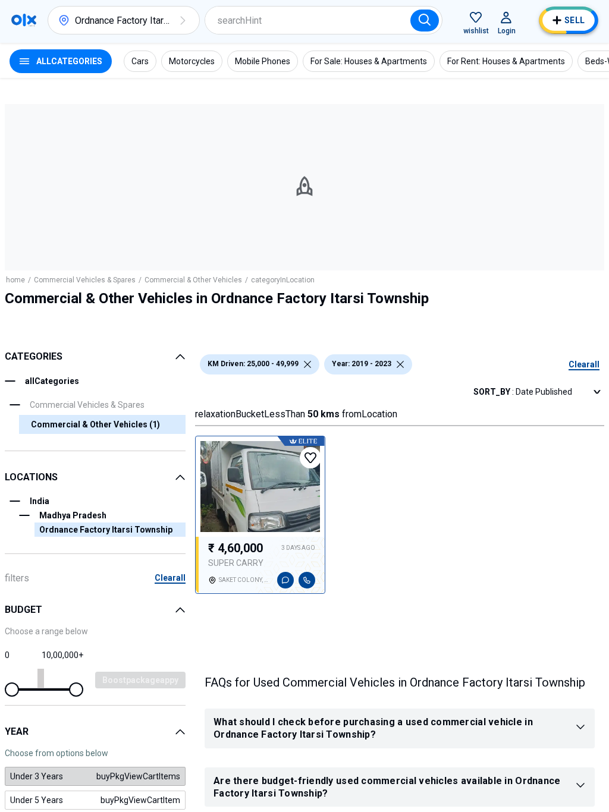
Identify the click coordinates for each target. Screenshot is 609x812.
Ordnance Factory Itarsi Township (105, 529)
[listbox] (307, 364)
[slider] (12, 689)
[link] (95, 776)
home (15, 280)
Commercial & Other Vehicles (193, 280)
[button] (182, 20)
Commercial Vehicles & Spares (85, 280)
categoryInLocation (283, 280)
